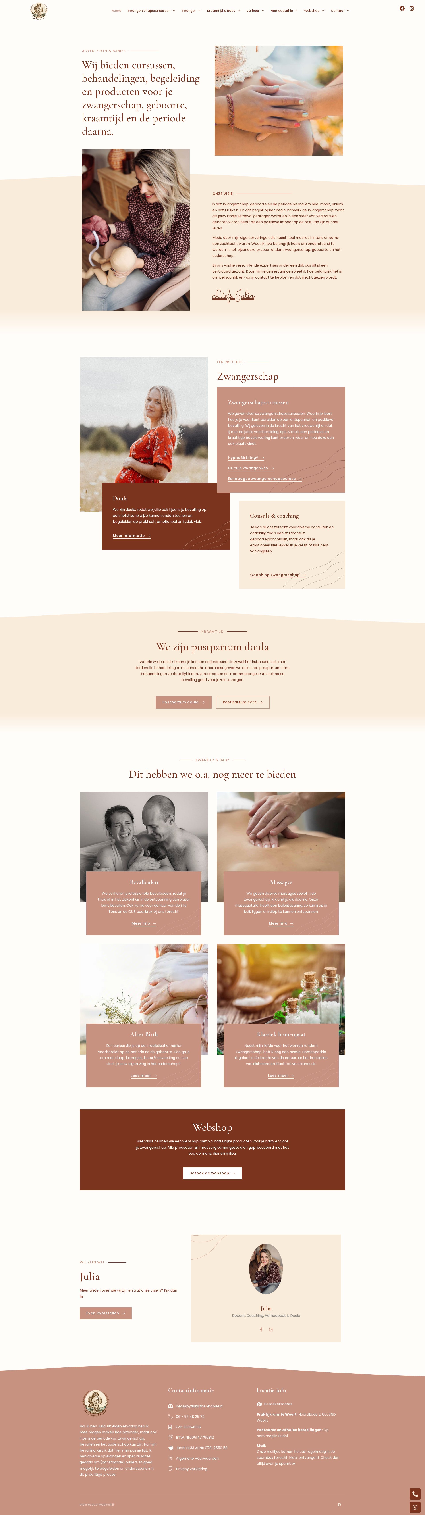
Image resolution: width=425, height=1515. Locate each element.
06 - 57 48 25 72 (196, 1416)
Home (116, 10)
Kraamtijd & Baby (221, 10)
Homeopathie (282, 10)
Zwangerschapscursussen (149, 10)
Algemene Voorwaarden (197, 1458)
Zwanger (189, 10)
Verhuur (253, 10)
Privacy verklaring (191, 1468)
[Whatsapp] (415, 1507)
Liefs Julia (233, 295)
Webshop (312, 10)
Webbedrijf (106, 1504)
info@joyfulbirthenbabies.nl (199, 1406)
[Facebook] (261, 1330)
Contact (337, 10)
